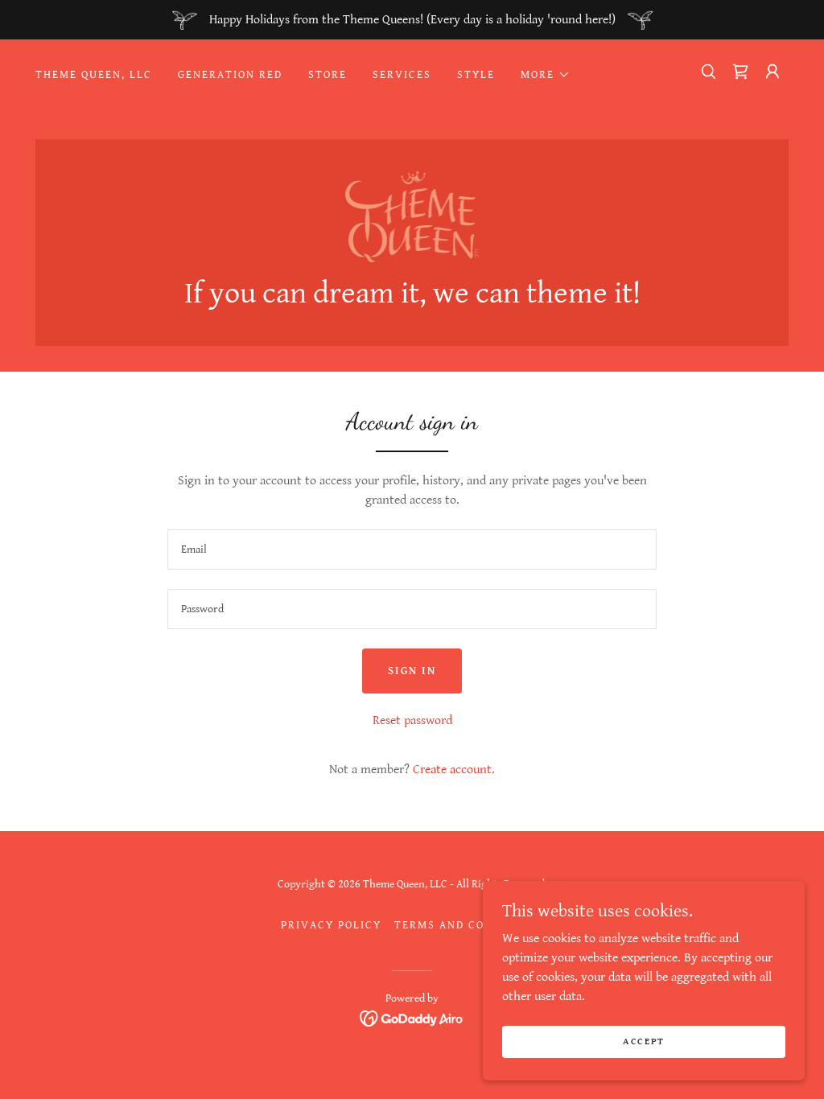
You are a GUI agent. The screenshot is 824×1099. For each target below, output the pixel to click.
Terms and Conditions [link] (468, 925)
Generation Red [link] (230, 74)
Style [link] (476, 74)
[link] (740, 72)
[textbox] (412, 549)
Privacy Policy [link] (331, 925)
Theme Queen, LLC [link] (93, 74)
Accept (644, 1041)
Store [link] (327, 74)
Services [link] (402, 74)
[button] (546, 74)
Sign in (412, 671)
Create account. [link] (454, 769)
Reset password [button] (412, 720)
